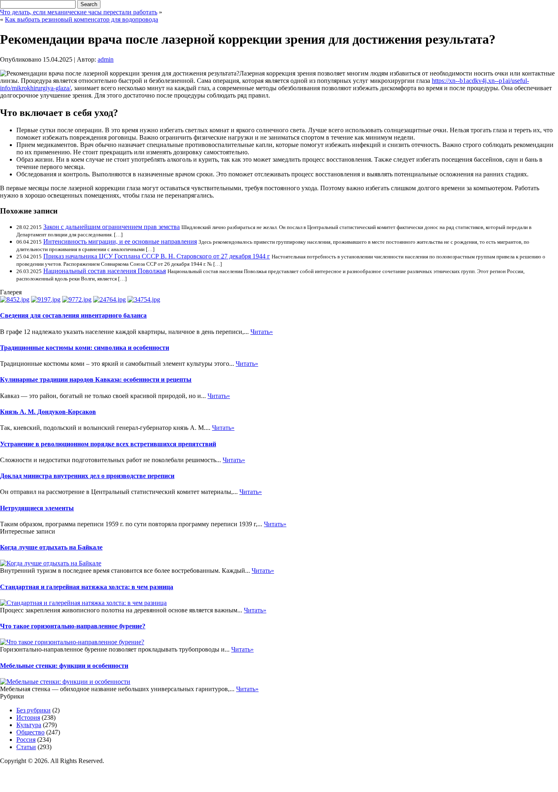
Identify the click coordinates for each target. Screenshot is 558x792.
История (28, 717)
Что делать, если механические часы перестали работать (78, 12)
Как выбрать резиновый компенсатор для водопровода (81, 19)
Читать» (261, 331)
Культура (28, 724)
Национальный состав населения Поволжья (104, 270)
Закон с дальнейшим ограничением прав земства (111, 226)
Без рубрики (33, 710)
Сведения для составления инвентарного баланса (73, 315)
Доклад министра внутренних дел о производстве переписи (87, 475)
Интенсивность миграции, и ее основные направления (120, 241)
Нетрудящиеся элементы (37, 508)
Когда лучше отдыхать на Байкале (51, 547)
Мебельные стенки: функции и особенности (64, 665)
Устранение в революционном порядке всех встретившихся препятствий (108, 443)
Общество (30, 732)
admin (106, 59)
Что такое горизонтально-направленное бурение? (72, 626)
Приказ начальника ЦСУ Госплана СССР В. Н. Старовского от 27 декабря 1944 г (156, 256)
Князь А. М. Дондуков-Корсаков (48, 411)
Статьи (26, 746)
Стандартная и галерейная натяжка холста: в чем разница (86, 586)
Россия (26, 739)
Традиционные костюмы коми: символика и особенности (84, 347)
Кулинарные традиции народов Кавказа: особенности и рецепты (96, 379)
